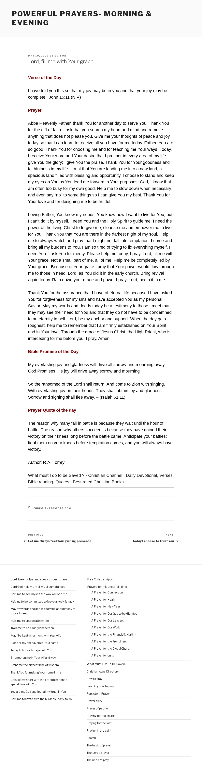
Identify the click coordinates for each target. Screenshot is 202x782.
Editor (60, 55)
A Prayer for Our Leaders (107, 620)
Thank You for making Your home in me (36, 672)
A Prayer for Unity (102, 655)
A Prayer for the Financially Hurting (113, 634)
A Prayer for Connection (107, 592)
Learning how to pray (100, 686)
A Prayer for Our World (106, 627)
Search (91, 738)
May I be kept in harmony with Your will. (36, 635)
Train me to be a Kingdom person (32, 628)
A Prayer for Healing (104, 599)
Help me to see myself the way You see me (39, 594)
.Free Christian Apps (100, 579)
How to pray (94, 678)
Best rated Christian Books (98, 481)
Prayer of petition (98, 708)
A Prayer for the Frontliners (109, 641)
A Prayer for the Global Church (111, 648)
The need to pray (98, 760)
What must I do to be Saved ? (56, 475)
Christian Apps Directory (103, 671)
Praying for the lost (99, 723)
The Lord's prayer (98, 752)
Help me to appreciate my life (30, 620)
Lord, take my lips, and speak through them (39, 579)
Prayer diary (94, 701)
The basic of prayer (99, 745)
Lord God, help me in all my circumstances (38, 586)
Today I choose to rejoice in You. (32, 650)
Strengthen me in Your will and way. (33, 657)
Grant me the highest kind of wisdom (35, 665)
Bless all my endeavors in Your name (34, 642)
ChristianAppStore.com (52, 508)
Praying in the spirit (99, 730)
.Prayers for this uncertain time (107, 586)
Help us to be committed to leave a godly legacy (42, 601)
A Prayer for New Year (105, 606)
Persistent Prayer (98, 693)
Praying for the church (101, 715)
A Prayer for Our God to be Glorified (114, 613)
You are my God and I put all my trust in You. (38, 691)
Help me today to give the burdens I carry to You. (42, 699)
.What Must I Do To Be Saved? (106, 664)
